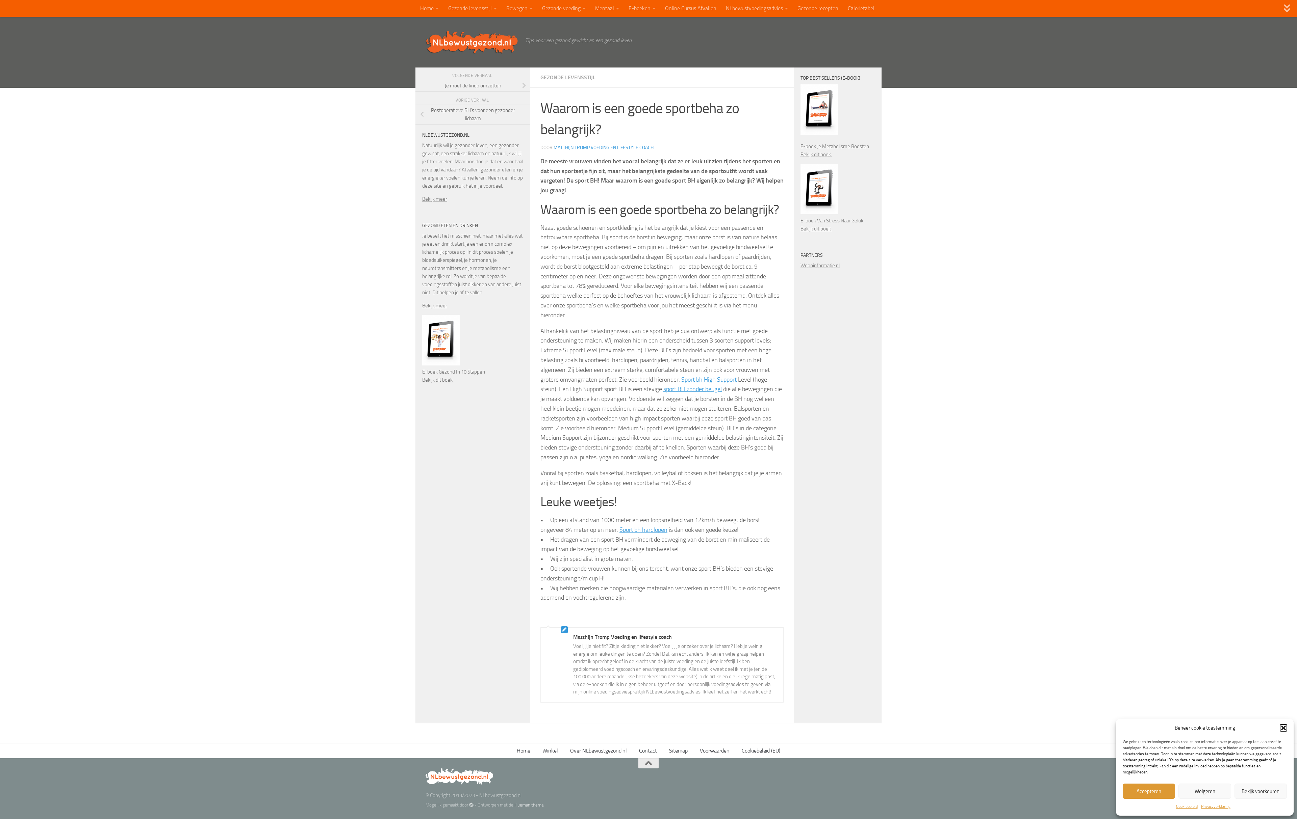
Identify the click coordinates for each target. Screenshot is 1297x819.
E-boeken (640, 8)
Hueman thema (528, 805)
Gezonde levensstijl (470, 8)
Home (427, 8)
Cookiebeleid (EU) (761, 750)
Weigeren (1205, 791)
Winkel (550, 750)
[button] (1283, 728)
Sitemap (678, 750)
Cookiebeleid (1187, 806)
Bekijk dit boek (438, 380)
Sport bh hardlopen (643, 530)
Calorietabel (861, 8)
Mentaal (604, 8)
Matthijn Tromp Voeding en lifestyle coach (604, 148)
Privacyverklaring (1215, 806)
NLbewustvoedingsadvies (754, 8)
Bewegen (517, 8)
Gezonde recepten (817, 8)
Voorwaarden (715, 750)
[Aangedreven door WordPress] (471, 805)
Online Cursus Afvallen (690, 8)
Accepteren (1149, 791)
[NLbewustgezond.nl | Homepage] (472, 42)
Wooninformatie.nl (820, 266)
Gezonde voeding (561, 8)
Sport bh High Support (709, 379)
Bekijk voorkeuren (1260, 791)
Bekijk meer (434, 199)
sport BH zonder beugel (692, 389)
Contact (648, 750)
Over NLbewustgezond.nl (598, 750)
